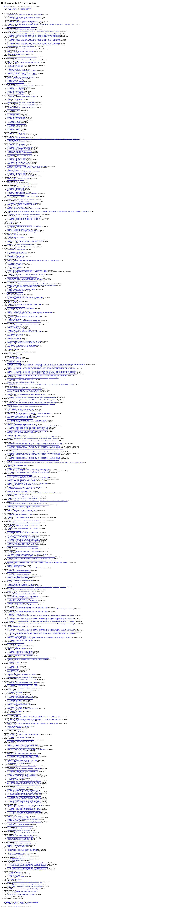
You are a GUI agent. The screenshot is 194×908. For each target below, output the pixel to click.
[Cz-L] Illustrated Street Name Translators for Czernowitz (20, 894)
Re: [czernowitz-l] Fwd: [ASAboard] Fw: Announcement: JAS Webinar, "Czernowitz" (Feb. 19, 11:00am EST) (33, 719)
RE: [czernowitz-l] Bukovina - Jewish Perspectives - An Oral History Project (25, 240)
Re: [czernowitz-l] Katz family (14, 727)
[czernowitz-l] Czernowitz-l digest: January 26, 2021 (19, 744)
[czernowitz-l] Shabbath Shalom (14, 301)
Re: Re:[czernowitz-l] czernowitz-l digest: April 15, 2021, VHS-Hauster (24, 548)
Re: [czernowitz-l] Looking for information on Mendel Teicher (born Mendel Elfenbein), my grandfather (32, 397)
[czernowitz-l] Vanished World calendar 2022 (17, 151)
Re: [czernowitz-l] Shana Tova (14, 326)
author (14, 8)
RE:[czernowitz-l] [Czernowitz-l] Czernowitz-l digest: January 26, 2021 (24, 734)
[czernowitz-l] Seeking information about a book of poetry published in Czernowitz (26, 431)
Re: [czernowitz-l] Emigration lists (15, 257)
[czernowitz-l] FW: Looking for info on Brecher (18, 517)
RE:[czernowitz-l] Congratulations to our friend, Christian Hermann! (23, 544)
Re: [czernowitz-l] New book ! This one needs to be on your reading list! (24, 21)
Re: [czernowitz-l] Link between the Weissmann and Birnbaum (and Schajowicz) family (28, 658)
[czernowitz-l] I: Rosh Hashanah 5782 (16, 328)
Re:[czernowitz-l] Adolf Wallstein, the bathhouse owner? (20, 748)
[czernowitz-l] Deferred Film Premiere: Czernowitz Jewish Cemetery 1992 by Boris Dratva (28, 558)
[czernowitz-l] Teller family (13, 234)
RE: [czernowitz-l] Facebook (14, 122)
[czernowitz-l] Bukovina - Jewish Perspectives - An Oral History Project (24, 241)
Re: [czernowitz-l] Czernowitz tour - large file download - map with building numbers (27, 607)
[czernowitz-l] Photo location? (14, 714)
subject (22, 8)
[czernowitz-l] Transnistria (13, 583)
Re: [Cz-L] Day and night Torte (14, 873)
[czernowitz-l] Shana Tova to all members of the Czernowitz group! (23, 324)
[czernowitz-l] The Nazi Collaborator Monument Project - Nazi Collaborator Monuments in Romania (31, 557)
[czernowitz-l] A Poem (12, 671)
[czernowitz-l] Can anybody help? (15, 311)
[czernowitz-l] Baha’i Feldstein (14, 435)
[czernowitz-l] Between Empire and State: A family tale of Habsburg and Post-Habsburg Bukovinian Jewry (32, 44)
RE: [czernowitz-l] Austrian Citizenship (16, 117)
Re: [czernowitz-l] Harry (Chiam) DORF (16, 636)
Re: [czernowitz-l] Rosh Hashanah (15, 334)
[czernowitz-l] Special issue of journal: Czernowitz (19, 704)
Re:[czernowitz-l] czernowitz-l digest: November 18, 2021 (21, 176)
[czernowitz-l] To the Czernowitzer (15, 207)
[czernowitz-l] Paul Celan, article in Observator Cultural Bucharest (22, 708)
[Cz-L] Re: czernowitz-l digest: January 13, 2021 (18, 853)
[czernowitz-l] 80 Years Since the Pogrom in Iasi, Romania (21, 424)
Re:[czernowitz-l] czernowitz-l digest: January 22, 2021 (20, 826)
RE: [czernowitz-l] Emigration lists (15, 264)
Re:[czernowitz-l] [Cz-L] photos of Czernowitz (18, 830)
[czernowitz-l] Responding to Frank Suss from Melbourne (20, 247)
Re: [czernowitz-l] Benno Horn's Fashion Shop (18, 507)
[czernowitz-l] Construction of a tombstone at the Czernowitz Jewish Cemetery (25, 568)
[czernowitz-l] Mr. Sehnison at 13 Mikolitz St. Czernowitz (20, 832)
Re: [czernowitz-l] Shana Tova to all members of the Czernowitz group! (24, 320)
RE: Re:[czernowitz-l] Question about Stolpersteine (19, 572)
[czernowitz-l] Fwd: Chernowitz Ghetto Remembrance (20, 244)
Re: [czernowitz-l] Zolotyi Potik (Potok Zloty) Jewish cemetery (22, 201)
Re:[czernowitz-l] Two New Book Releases (17, 54)
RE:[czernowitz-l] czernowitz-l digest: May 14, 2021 (19, 536)
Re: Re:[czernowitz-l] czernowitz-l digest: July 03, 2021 (20, 488)
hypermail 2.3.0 (16, 906)
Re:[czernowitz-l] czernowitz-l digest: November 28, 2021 (21, 85)
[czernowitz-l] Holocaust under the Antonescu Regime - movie (22, 27)
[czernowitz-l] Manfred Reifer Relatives (16, 465)
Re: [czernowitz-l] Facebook (13, 72)
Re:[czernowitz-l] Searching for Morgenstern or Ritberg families (22, 760)
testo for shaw (10, 222)
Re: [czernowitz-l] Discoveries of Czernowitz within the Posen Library (23, 496)
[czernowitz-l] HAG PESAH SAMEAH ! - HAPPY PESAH (21, 604)
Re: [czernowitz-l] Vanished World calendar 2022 (18, 148)
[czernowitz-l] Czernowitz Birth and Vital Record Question (21, 688)
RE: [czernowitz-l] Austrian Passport (15, 65)
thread (9, 8)
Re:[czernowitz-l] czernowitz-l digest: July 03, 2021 (19, 491)
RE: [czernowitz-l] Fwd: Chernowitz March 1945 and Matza (21, 593)
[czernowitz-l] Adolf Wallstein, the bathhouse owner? (19, 753)
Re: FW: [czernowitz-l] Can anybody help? (17, 252)
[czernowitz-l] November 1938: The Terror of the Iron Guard (21, 73)
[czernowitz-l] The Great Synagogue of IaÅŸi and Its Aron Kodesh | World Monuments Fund (29, 312)
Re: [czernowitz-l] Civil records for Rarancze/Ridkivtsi (20, 640)
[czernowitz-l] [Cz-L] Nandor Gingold (16, 846)
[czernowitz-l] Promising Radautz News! (16, 237)
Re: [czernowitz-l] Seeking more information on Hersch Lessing (22, 277)
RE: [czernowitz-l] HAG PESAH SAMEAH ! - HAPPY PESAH (22, 596)
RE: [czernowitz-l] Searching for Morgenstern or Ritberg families (22, 757)
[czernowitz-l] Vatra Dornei (13, 339)
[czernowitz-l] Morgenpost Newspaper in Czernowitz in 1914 (21, 510)
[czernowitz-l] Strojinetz (12, 140)
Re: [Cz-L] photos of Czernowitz (15, 860)
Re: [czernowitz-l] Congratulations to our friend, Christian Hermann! (23, 522)
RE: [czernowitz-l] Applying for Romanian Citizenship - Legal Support (24, 768)
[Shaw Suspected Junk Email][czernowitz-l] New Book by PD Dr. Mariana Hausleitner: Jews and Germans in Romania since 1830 (38, 562)
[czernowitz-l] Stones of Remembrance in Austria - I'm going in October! (24, 487)
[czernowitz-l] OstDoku (12, 349)
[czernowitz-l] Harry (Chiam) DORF (15, 643)
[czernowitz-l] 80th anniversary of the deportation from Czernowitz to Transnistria (26, 274)
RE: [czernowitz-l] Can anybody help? (16, 249)
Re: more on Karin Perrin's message (15, 778)
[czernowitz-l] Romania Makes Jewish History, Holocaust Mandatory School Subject (27, 166)
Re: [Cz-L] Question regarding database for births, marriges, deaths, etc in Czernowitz (27, 863)
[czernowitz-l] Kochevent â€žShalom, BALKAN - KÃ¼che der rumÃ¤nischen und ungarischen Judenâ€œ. (33, 378)
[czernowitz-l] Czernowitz (13, 468)
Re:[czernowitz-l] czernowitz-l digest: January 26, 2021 (20, 807)
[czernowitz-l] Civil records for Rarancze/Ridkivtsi (19, 655)
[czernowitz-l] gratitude (12, 170)
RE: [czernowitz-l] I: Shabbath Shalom (16, 599)
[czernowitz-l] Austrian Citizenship (15, 69)
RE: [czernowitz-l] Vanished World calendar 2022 (19, 150)
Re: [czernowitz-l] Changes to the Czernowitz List (19, 828)
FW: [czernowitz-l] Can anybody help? (16, 256)
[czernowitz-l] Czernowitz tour (14, 614)
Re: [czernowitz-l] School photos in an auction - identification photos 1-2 (24, 214)
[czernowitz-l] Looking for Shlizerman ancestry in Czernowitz (21, 480)
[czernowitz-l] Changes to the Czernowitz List (18, 845)
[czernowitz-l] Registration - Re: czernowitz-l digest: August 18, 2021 (23, 391)
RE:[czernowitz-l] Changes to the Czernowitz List (19, 841)
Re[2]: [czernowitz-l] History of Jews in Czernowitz (19, 410)
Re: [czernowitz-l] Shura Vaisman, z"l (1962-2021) (19, 184)
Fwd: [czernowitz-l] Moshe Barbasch (15, 195)
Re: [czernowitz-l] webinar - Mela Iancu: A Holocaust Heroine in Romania (24, 503)
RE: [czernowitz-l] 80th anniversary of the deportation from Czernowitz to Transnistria (27, 270)
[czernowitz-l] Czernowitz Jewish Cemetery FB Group (20, 432)
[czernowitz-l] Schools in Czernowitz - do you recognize (20, 51)
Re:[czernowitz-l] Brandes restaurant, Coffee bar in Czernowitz (22, 761)
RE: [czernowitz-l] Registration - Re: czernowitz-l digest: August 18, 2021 (24, 390)
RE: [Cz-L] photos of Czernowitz (15, 854)
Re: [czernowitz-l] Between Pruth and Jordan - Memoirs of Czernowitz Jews (25, 279)
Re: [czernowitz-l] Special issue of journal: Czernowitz (20, 696)
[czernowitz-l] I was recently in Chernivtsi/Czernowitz (20, 313)
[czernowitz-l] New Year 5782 (14, 335)
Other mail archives (23, 9)
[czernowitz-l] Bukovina (12, 481)
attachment (28, 8)
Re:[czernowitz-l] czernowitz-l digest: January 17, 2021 (20, 838)
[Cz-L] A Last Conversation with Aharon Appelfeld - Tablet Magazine (23, 888)
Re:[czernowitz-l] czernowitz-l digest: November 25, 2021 (21, 102)
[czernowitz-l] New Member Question (16, 648)
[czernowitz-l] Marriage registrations (15, 180)
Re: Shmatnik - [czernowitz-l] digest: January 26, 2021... (20, 740)
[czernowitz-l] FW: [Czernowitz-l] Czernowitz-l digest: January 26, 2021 (24, 745)
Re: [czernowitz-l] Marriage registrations (16, 158)
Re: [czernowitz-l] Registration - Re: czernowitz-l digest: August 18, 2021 (24, 389)
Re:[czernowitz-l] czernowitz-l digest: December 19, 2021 (20, 46)
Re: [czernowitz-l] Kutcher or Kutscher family (18, 737)
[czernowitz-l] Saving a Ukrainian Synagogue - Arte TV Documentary (23, 208)
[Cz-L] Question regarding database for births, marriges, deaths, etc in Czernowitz (26, 865)
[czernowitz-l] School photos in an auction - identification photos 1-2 (23, 230)
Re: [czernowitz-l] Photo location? (15, 692)
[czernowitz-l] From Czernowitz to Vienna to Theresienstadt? (21, 199)
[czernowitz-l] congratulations (14, 531)
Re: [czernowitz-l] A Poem (13, 662)
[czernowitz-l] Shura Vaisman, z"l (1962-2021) (18, 178)
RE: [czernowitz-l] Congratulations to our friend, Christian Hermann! (23, 540)
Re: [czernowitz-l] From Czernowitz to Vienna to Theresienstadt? (22, 171)
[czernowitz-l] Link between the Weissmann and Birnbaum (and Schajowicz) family (27, 659)
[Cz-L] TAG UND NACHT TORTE (16, 876)
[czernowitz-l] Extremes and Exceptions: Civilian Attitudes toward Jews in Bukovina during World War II (32, 438)
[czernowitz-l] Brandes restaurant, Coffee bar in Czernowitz (21, 774)
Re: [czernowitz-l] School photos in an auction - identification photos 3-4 (24, 218)
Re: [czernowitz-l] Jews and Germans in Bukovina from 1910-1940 (23, 589)
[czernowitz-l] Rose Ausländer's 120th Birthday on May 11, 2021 (22, 528)
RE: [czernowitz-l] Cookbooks (14, 359)
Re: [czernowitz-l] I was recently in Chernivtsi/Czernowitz (21, 308)
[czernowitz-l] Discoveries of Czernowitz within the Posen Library (22, 498)
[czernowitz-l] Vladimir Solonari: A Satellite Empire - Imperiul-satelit (23, 167)
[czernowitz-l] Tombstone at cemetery (16, 565)
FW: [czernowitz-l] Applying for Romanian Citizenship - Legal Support (24, 783)
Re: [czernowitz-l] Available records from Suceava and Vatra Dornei (23, 345)
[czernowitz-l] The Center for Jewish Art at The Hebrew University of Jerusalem (26, 421)
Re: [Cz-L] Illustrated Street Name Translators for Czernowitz (21, 891)
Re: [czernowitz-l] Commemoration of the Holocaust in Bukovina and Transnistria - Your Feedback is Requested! (34, 446)
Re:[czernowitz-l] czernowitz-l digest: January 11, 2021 (20, 677)
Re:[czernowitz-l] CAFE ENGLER (15, 763)
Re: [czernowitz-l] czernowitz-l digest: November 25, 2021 (21, 96)
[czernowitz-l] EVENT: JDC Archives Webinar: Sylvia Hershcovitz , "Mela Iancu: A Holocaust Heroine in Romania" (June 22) (37, 501)
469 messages (7, 6)
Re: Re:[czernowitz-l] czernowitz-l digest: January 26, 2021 (21, 794)
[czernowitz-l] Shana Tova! (13, 319)
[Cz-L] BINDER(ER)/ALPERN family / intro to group (20, 858)
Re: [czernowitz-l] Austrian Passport (15, 81)
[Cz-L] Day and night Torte (13, 875)
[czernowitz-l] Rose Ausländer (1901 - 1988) (17, 816)
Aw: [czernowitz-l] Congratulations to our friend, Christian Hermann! (23, 535)
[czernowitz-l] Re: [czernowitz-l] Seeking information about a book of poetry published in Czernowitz (31, 425)
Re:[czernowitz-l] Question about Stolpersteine (18, 577)
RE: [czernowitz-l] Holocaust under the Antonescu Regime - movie (23, 18)
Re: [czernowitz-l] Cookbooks (14, 357)
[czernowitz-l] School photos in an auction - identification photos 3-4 (23, 232)
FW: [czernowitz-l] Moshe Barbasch (15, 191)
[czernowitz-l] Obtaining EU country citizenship (18, 163)
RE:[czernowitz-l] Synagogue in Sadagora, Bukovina (19, 225)
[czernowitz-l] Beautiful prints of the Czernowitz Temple (20, 555)
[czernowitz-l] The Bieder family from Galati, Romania (20, 584)
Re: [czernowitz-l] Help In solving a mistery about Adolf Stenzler (22, 770)
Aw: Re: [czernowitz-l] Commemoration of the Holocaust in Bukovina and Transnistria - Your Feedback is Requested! (35, 443)
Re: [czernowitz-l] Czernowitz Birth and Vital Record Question (22, 680)
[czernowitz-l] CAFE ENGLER (14, 772)
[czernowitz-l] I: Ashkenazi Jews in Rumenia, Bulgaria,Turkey (22, 57)
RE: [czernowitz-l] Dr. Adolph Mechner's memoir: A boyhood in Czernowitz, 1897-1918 (28, 471)
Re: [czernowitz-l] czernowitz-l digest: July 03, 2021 (19, 475)
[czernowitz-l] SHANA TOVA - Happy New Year (19, 330)
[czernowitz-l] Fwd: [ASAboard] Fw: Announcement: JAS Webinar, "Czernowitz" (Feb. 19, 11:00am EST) (32, 723)
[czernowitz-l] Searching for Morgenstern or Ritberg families (21, 766)
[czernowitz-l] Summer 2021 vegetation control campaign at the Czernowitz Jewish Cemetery (29, 283)
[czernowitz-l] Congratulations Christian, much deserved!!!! (21, 543)
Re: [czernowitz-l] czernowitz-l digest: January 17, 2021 (20, 379)
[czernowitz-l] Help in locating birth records (17, 494)
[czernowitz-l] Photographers (14, 566)
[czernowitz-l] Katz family (13, 731)
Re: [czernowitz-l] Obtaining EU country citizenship (19, 147)
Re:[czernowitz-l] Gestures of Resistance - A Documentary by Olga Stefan (24, 805)
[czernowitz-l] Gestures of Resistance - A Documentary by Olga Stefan (24, 822)
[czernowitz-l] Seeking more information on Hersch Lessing (21, 289)
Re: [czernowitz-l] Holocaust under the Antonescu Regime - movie (23, 17)
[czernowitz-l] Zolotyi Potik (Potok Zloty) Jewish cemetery (21, 204)
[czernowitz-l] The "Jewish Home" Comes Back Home (20, 419)
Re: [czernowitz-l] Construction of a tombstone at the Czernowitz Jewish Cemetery (26, 554)
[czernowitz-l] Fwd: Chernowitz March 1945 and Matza (20, 598)
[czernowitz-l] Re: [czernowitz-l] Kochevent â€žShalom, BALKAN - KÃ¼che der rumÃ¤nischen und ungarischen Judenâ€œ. (37, 365)
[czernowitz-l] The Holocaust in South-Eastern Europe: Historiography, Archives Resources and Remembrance (33, 716)
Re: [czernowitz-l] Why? (12, 779)
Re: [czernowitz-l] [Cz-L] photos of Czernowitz (18, 824)
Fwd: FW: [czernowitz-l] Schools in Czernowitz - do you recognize (23, 48)
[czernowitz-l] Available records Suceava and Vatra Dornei (21, 346)
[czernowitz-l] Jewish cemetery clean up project (18, 352)
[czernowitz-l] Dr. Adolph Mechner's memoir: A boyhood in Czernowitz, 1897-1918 (27, 483)
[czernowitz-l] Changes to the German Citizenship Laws (20, 484)
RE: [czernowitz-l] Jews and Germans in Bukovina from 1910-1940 (23, 585)
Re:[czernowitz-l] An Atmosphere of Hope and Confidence (21, 720)
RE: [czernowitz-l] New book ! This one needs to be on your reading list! (24, 14)
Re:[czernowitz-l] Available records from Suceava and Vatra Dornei (23, 342)
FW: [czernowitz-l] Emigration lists (15, 294)
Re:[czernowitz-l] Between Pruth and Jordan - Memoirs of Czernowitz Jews (25, 278)
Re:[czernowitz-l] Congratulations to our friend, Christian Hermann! (23, 537)
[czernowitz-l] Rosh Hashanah (14, 338)
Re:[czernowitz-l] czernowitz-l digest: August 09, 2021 (20, 387)
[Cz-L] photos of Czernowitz (14, 872)
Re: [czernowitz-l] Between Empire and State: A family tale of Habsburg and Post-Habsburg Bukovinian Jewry (33, 33)
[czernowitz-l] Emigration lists (14, 296)
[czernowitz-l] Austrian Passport (14, 99)
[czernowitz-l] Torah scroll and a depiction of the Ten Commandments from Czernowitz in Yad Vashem (31, 285)
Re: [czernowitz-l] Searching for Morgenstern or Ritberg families (22, 755)
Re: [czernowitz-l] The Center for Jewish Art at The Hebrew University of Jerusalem (27, 420)
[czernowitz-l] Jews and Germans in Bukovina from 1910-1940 (22, 591)
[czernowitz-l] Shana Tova (13, 327)
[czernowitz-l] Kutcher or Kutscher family (17, 751)
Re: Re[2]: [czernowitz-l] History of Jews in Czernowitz (20, 409)
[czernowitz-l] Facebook (12, 130)
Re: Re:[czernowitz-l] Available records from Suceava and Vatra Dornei (24, 316)
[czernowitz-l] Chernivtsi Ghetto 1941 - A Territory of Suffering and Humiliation (26, 749)
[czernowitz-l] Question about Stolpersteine (17, 578)
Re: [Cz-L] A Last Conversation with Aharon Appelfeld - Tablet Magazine (24, 882)
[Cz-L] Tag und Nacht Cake (13, 879)
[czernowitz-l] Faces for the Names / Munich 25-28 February (21, 674)
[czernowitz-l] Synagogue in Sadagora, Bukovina (18, 229)
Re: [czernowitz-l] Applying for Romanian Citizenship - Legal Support (23, 776)
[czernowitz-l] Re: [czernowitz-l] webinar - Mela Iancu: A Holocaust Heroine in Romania (28, 505)
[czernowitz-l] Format (12, 80)
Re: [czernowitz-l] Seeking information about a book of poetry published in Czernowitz (27, 416)
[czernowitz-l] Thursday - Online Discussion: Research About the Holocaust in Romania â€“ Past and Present (33, 260)
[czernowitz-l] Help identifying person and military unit (20, 580)
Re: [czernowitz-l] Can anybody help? (16, 307)
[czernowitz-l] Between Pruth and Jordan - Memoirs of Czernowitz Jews (24, 304)
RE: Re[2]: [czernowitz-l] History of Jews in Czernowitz (20, 406)
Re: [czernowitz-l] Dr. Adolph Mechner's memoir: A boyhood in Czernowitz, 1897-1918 (28, 469)
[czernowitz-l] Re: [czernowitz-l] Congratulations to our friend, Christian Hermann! (26, 520)
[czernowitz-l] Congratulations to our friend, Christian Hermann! (22, 546)
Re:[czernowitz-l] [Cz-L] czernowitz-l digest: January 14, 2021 (22, 849)
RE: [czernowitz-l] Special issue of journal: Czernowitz (20, 690)
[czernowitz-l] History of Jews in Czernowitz (17, 417)
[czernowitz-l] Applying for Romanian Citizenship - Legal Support (22, 819)
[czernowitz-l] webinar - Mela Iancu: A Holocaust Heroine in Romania (23, 506)
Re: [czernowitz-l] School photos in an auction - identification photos (23, 216)
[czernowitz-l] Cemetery (12, 354)
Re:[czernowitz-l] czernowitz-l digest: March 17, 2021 (20, 626)
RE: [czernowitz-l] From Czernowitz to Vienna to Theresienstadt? (22, 196)
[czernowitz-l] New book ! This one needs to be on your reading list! (23, 62)
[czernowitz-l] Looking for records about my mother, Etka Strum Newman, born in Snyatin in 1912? (31, 492)
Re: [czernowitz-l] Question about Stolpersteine (18, 570)
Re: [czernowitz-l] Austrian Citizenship (16, 118)
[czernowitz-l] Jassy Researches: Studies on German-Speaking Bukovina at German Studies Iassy (30, 413)
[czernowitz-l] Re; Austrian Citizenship (16, 789)
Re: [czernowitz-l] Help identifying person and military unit (21, 576)
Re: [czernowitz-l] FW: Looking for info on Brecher (19, 512)
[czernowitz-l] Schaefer (12, 182)
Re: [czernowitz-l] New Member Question (17, 645)
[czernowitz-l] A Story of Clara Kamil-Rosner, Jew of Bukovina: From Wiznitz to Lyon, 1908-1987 (30, 436)
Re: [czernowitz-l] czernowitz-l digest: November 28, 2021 (21, 70)
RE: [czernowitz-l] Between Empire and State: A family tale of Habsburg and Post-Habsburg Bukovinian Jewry (33, 31)
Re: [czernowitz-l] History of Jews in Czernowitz (18, 415)
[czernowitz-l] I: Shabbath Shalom (15, 603)
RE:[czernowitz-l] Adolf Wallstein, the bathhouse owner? (20, 746)
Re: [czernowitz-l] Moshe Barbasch (15, 188)
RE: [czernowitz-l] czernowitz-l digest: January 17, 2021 (20, 382)
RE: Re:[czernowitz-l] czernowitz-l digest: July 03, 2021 (20, 476)
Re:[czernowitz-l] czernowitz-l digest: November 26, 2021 (21, 77)
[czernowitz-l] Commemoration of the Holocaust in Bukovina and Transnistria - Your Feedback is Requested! (33, 440)
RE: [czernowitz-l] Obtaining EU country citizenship (19, 152)
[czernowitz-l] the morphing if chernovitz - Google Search (20, 29)
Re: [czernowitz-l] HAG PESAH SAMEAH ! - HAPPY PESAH (22, 600)
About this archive (12, 9)
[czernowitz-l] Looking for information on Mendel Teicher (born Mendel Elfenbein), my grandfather (31, 404)
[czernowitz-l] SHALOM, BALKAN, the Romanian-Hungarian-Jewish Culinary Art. (27, 394)
